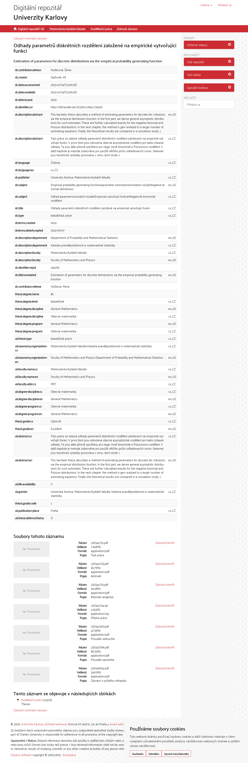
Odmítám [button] (153, 753)
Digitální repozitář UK (31, 28)
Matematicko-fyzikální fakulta (67, 28)
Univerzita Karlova (32, 724)
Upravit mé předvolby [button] (176, 753)
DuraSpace (69, 754)
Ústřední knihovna (55, 724)
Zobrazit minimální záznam (30, 38)
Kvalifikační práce (101, 28)
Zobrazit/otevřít (164, 542)
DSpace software (21, 754)
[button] (206, 5)
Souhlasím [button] (138, 753)
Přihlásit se (193, 104)
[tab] (209, 45)
